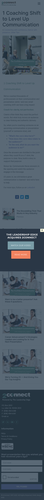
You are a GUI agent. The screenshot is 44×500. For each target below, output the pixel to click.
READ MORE (21, 255)
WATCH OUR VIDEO (21, 245)
